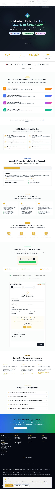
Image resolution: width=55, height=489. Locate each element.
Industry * (13, 307)
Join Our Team (44, 441)
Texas (29, 442)
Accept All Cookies (9, 485)
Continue (40, 344)
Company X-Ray (17, 443)
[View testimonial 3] (30, 327)
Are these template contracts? (17, 339)
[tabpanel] (27, 178)
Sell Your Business (18, 439)
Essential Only (17, 485)
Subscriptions (15, 6)
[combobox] (19, 305)
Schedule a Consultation (34, 427)
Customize (27, 485)
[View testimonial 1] (25, 327)
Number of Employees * (15, 311)
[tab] (12, 168)
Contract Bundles (45, 6)
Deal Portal (30, 441)
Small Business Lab (18, 442)
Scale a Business (17, 438)
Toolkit (34, 3)
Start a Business (17, 437)
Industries (30, 438)
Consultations (37, 6)
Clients (44, 3)
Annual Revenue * (31, 311)
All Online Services (6, 6)
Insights (24, 3)
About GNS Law (44, 437)
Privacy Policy (45, 482)
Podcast (29, 3)
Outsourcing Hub (31, 439)
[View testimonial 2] (27, 327)
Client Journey (17, 3)
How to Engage (44, 438)
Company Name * (14, 298)
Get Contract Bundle (20, 427)
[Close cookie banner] (49, 479)
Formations (22, 6)
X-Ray (52, 6)
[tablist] (27, 168)
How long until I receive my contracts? (18, 334)
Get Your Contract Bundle (26, 38)
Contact (43, 439)
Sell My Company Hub (18, 441)
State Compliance (29, 6)
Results (39, 3)
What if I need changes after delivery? (18, 336)
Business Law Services (32, 437)
